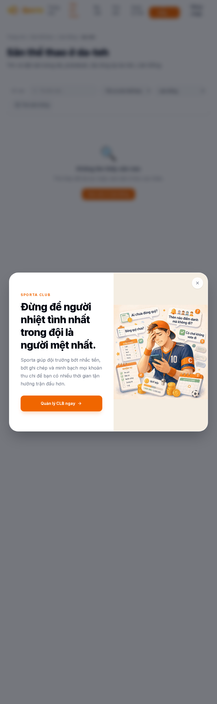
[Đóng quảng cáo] (197, 283)
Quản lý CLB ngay (58, 403)
